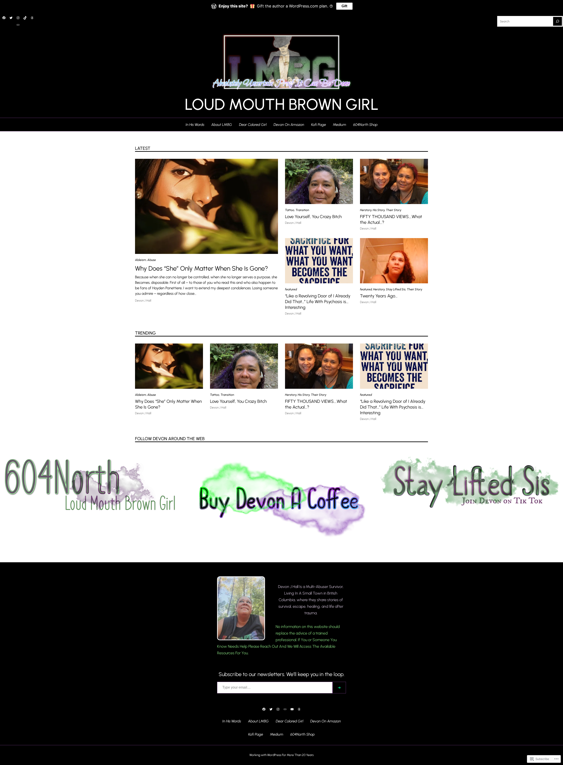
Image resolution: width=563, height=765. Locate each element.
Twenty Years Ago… (378, 295)
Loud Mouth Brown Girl (281, 104)
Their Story (393, 210)
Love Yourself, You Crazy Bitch (313, 216)
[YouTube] (292, 709)
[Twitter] (11, 18)
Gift (344, 6)
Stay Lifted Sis (396, 289)
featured (291, 289)
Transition (302, 210)
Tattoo (289, 210)
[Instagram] (18, 18)
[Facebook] (4, 18)
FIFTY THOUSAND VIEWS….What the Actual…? (391, 219)
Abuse (151, 260)
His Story (379, 210)
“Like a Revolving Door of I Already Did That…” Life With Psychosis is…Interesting (317, 301)
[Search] (557, 21)
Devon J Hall (143, 300)
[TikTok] (25, 18)
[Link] (18, 25)
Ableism (140, 260)
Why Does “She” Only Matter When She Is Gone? (201, 268)
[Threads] (32, 18)
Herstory (365, 210)
